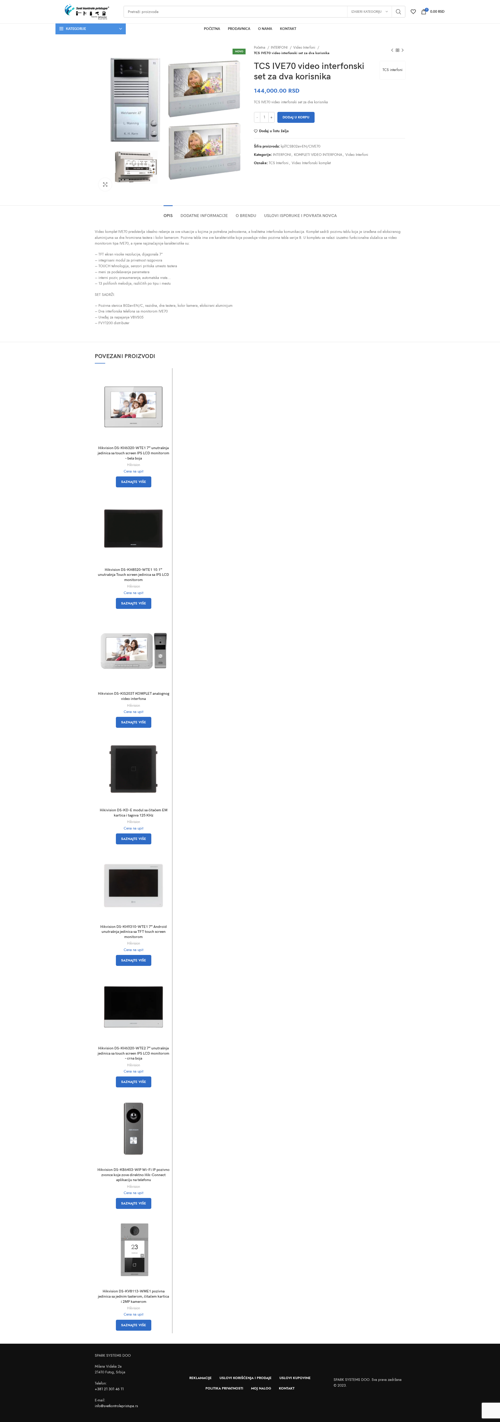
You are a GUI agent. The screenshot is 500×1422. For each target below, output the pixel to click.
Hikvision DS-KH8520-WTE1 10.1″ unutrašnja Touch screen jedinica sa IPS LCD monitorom (133, 574)
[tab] (168, 213)
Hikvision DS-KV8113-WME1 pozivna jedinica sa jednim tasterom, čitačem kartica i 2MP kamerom (133, 1296)
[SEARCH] (398, 12)
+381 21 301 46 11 (109, 1389)
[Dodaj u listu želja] (165, 391)
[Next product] (402, 50)
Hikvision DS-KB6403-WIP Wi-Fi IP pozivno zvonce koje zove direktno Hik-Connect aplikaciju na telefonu (133, 1175)
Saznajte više (133, 482)
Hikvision (133, 464)
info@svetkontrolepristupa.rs (116, 1406)
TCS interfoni (393, 69)
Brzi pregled (165, 379)
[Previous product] (392, 50)
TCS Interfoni (279, 163)
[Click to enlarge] (105, 184)
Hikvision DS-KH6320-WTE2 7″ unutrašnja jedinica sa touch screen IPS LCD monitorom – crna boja (133, 1053)
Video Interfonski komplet (311, 163)
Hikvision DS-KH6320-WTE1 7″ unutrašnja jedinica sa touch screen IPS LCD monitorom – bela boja (133, 453)
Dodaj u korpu (296, 117)
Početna (260, 47)
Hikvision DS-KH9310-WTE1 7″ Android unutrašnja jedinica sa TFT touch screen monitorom (133, 931)
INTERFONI (280, 47)
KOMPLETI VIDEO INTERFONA (318, 154)
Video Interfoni (304, 47)
